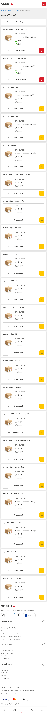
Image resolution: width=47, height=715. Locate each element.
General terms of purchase (10, 691)
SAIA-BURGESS (20, 34)
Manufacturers (13, 10)
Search (23, 713)
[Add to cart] (41, 50)
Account (41, 713)
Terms (3, 687)
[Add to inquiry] (41, 108)
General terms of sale (27, 691)
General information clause (10, 694)
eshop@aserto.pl (15, 639)
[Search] (44, 4)
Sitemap (19, 687)
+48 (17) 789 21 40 (15, 637)
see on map (5, 659)
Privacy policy (10, 687)
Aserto (3, 10)
